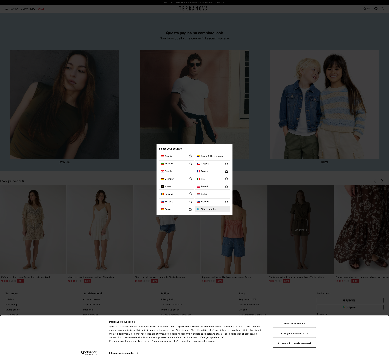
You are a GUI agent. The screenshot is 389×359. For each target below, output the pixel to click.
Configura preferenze (292, 333)
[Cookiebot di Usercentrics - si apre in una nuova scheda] (89, 353)
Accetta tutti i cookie (294, 323)
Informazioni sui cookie (121, 353)
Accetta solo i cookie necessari (294, 343)
